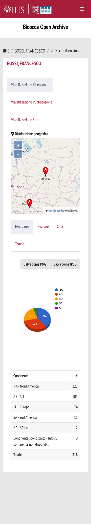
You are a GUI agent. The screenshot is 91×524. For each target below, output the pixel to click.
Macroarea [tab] (22, 226)
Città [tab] (60, 226)
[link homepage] (16, 9)
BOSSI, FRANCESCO (30, 51)
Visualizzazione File (24, 119)
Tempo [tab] (19, 243)
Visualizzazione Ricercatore (30, 84)
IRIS (6, 51)
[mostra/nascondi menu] (82, 9)
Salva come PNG (35, 264)
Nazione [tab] (43, 226)
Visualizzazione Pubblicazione (31, 101)
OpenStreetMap (56, 210)
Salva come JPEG (65, 264)
